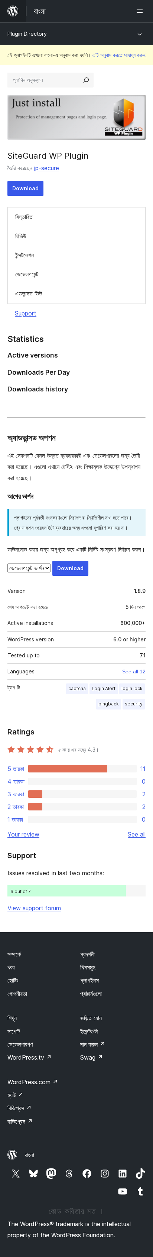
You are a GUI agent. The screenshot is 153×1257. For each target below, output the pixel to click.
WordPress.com (32, 1082)
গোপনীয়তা (17, 993)
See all (137, 834)
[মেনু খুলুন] (141, 11)
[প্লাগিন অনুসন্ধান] (86, 80)
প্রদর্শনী (87, 954)
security (134, 704)
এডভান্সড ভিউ (28, 293)
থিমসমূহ (87, 967)
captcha (77, 688)
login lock (132, 688)
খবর (10, 967)
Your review (23, 834)
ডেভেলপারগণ (20, 1044)
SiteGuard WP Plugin (48, 156)
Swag (91, 1057)
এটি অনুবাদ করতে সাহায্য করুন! (119, 55)
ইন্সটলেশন (24, 255)
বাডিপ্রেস (20, 1121)
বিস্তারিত (24, 216)
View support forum (34, 908)
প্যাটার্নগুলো (91, 993)
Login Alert (103, 688)
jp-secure (46, 168)
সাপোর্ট (13, 1031)
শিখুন (12, 1018)
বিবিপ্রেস (19, 1108)
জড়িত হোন (91, 1018)
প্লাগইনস (89, 980)
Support (25, 313)
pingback (108, 704)
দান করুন (92, 1044)
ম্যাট (15, 1095)
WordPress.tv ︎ (29, 1057)
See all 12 (134, 671)
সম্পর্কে (14, 954)
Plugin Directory (27, 34)
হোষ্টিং (13, 980)
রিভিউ (20, 236)
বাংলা (29, 1155)
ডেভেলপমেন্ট (26, 274)
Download (25, 188)
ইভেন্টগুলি (89, 1031)
